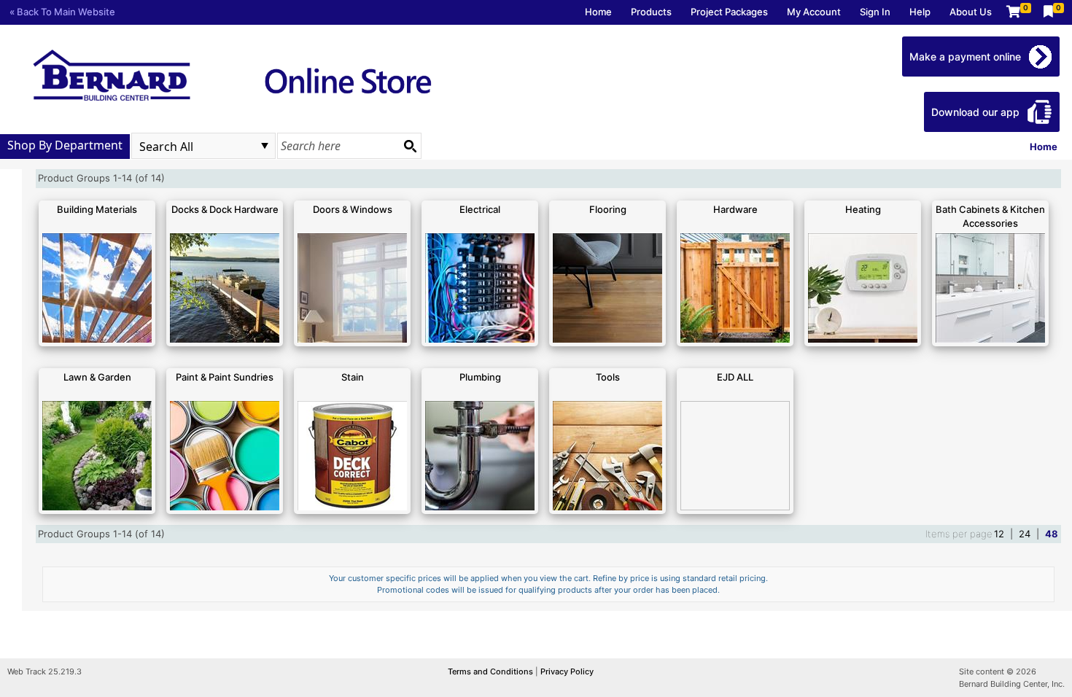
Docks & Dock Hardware (225, 209)
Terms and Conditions (491, 671)
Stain (352, 377)
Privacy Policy (567, 671)
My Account (814, 11)
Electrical (479, 209)
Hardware (735, 209)
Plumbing (480, 377)
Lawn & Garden (97, 377)
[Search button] (410, 146)
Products (651, 11)
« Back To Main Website (62, 11)
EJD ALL (735, 377)
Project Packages (729, 11)
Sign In (875, 11)
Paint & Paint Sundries (224, 377)
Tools (608, 377)
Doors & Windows (352, 209)
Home (598, 11)
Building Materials (97, 209)
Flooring (607, 209)
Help (920, 11)
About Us (970, 11)
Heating (863, 209)
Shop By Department (65, 145)
